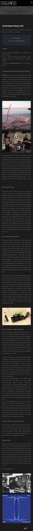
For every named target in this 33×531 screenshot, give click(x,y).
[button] (7, 3)
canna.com (10, 469)
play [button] (14, 3)
